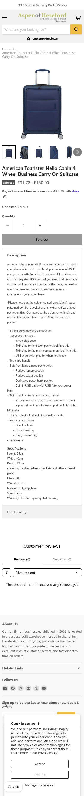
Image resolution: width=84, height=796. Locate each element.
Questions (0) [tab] (62, 559)
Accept (40, 764)
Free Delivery (16, 512)
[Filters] (6, 572)
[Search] (76, 29)
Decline (39, 775)
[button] (9, 152)
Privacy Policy (47, 753)
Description (16, 255)
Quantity (8, 216)
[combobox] (36, 29)
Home (6, 49)
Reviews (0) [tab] (22, 559)
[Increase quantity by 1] (40, 225)
